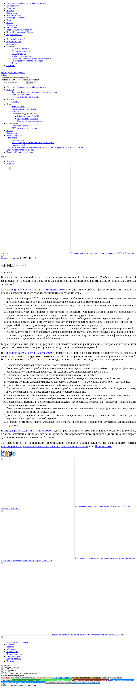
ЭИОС (9, 22)
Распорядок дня (19, 53)
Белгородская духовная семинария (56, 680)
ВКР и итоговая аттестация (24, 128)
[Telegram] (14, 454)
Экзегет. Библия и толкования (86, 682)
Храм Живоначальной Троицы (20, 32)
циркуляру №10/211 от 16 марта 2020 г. (41, 289)
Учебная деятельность (22, 56)
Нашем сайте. (103, 446)
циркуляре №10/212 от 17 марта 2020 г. (29, 352)
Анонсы (15, 102)
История (10, 89)
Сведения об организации (18, 642)
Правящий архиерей (15, 18)
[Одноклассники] (6, 454)
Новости (10, 10)
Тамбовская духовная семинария (26, 680)
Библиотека (11, 27)
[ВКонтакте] (2, 454)
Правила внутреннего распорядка (27, 61)
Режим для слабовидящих (13, 72)
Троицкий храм (13, 656)
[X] (10, 454)
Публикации (12, 13)
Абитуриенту (12, 6)
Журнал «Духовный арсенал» (19, 30)
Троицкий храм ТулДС (62, 678)
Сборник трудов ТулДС (28, 116)
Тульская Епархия (44, 678)
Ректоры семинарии (21, 94)
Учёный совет (18, 106)
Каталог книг (18, 140)
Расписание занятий (21, 51)
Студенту (10, 8)
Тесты (14, 63)
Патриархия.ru (7, 678)
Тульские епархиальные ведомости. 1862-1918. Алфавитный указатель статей (47, 147)
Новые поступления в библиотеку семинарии (33, 142)
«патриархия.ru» (11, 446)
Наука (9, 20)
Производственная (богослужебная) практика (33, 58)
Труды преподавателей (27, 118)
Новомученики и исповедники (26, 97)
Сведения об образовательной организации (26, 3)
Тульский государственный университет (90, 680)
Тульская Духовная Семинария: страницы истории (35, 92)
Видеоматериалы (14, 34)
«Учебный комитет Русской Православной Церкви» (55, 446)
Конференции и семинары (24, 109)
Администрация (13, 15)
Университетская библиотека (58, 682)
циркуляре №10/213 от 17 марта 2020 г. (28, 430)
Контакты (10, 65)
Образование (12, 25)
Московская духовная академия (87, 678)
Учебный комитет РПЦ (25, 678)
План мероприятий (20, 49)
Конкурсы (16, 111)
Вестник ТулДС (19, 145)
